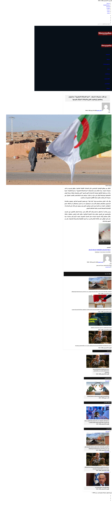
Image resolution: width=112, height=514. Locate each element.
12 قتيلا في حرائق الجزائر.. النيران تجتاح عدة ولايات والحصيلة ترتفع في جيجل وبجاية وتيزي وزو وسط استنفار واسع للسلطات (91, 291)
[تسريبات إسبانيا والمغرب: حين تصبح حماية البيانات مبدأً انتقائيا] (100, 325)
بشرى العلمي (99, 110)
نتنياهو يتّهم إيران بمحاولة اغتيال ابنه (102, 487)
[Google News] (108, 267)
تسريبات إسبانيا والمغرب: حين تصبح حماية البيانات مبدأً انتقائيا (101, 327)
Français (108, 10)
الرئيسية (108, 54)
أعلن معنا (108, 6)
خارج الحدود (107, 84)
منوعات (108, 88)
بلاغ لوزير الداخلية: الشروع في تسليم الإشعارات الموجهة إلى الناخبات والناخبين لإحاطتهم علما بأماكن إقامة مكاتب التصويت (91, 309)
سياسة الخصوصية (106, 5)
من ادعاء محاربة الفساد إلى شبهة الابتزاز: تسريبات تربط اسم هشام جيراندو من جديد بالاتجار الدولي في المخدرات (93, 345)
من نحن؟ (108, 3)
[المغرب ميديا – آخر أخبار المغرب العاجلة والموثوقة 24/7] (105, 35)
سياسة (108, 59)
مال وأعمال (107, 74)
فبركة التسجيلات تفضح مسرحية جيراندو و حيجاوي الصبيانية (98, 396)
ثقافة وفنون (107, 79)
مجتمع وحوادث (106, 64)
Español (108, 11)
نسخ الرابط (97, 252)
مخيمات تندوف (92, 250)
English (108, 13)
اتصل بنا (108, 8)
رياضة (108, 69)
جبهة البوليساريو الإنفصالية (103, 250)
